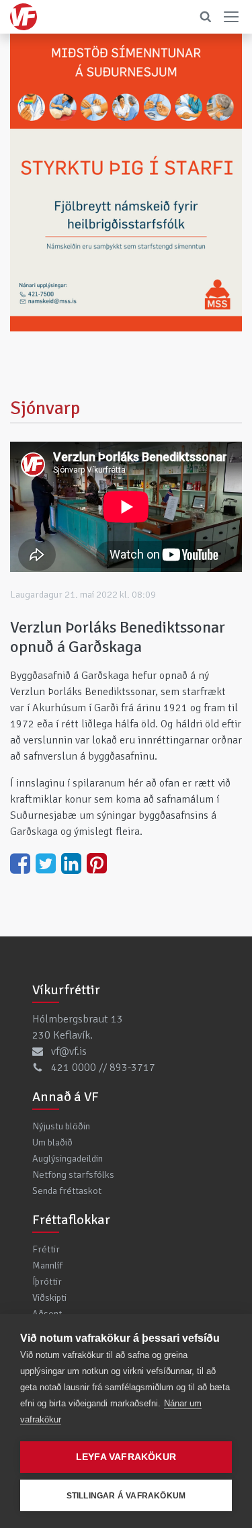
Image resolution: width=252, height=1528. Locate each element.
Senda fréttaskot (66, 1190)
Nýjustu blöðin (61, 1126)
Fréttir (46, 1249)
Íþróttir (47, 1281)
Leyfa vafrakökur (126, 1457)
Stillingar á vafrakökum (126, 1495)
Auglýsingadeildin (67, 1158)
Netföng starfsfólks (73, 1174)
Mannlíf (47, 1265)
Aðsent (47, 1314)
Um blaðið (52, 1142)
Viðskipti (49, 1297)
